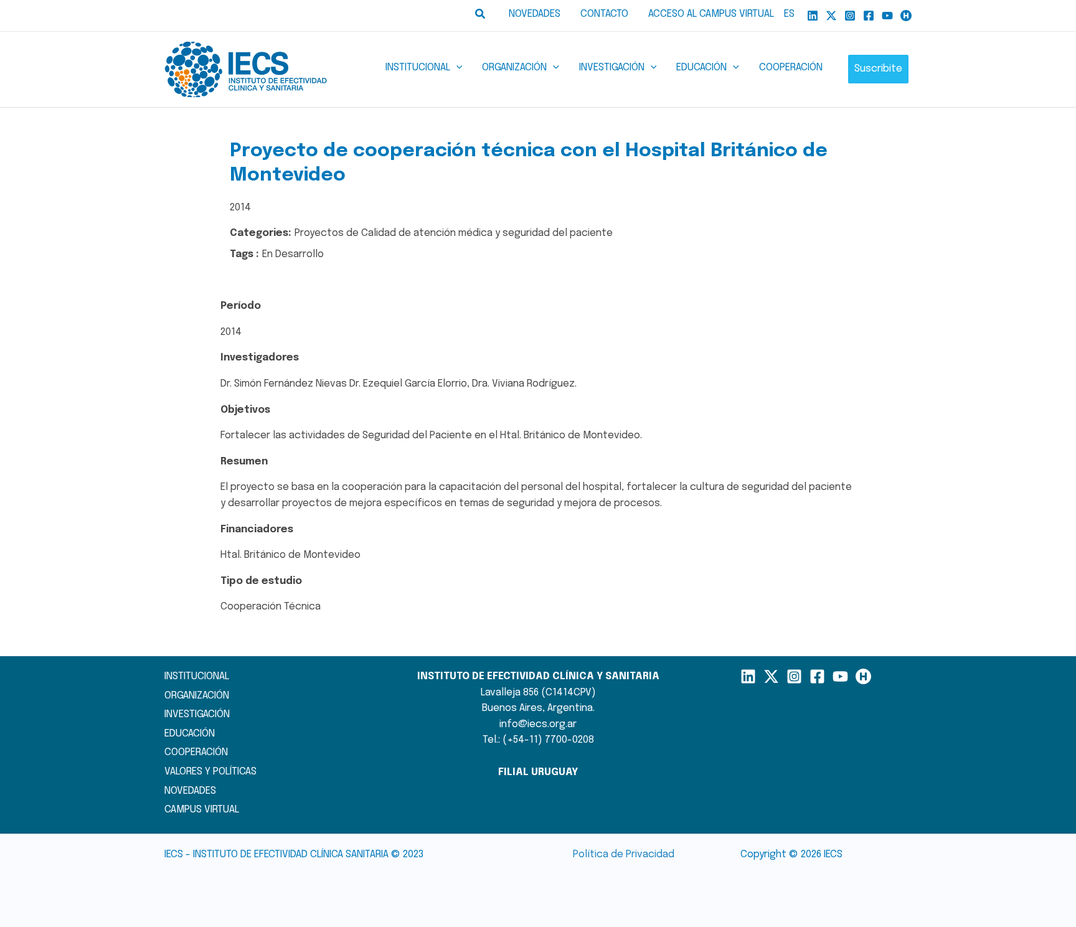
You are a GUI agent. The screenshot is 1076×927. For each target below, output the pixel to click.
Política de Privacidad (623, 854)
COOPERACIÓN (196, 752)
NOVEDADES (190, 791)
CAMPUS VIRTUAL (201, 809)
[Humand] (906, 15)
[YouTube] (887, 15)
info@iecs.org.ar (538, 724)
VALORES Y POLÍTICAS (210, 771)
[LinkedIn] (748, 676)
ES (789, 14)
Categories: (260, 233)
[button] (480, 16)
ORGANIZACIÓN (196, 695)
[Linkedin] (812, 15)
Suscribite (878, 69)
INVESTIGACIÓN (197, 714)
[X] (831, 15)
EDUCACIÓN (189, 733)
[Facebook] (868, 15)
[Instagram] (850, 15)
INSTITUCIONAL (196, 676)
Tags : (244, 254)
